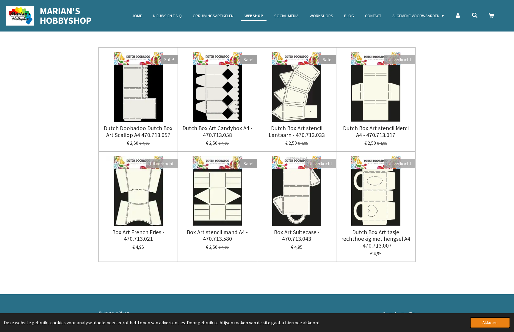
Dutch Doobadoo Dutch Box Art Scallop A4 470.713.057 (138, 131)
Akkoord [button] (490, 322)
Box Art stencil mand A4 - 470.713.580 (217, 235)
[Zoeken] (474, 15)
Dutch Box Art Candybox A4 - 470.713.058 (217, 131)
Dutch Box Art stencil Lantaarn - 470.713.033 (297, 131)
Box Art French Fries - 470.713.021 (138, 235)
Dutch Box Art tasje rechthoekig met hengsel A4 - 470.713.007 (375, 239)
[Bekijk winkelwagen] (491, 16)
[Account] (458, 16)
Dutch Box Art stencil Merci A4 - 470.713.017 (376, 131)
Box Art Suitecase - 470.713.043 (296, 235)
